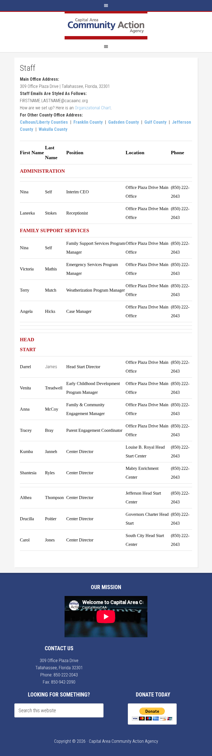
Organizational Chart (93, 107)
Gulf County (155, 122)
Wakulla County (53, 129)
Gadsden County (123, 122)
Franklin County (88, 122)
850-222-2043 (66, 675)
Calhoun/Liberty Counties (44, 122)
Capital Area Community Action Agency (106, 25)
